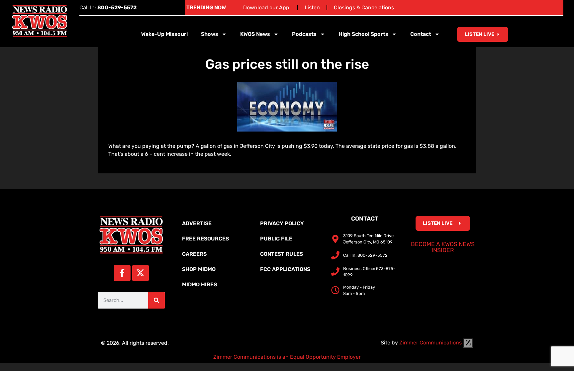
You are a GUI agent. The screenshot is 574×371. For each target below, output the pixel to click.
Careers (194, 254)
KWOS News (255, 34)
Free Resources (205, 238)
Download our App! (267, 7)
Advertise (197, 223)
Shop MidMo (199, 269)
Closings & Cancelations (364, 7)
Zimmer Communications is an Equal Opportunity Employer (287, 357)
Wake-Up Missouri (164, 34)
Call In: (108, 7)
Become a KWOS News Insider (443, 247)
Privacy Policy (282, 223)
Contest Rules (281, 254)
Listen (312, 7)
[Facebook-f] (122, 273)
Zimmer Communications (431, 342)
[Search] (156, 300)
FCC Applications (285, 269)
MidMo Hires (199, 284)
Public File (276, 238)
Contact (420, 34)
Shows (209, 34)
